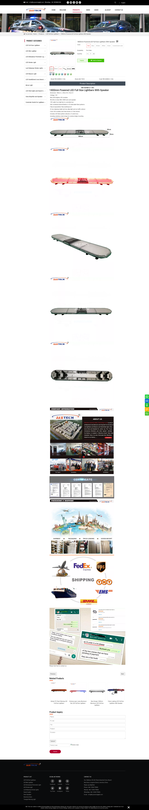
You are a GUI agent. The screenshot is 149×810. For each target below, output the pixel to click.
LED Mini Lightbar (31, 51)
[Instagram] (77, 2)
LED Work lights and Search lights (36, 91)
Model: (52, 79)
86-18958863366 (56, 2)
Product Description (87, 83)
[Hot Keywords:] (115, 2)
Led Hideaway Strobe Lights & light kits (36, 68)
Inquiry (82, 60)
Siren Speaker (27, 794)
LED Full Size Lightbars (33, 45)
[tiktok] (80, 2)
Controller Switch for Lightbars (35, 102)
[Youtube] (74, 2)
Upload (53, 741)
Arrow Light (29, 85)
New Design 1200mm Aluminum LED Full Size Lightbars (97, 703)
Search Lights (27, 792)
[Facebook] (68, 2)
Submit (55, 751)
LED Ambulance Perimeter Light (35, 57)
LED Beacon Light (31, 74)
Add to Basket (97, 60)
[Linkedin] (71, 2)
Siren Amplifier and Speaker (34, 96)
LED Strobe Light (31, 62)
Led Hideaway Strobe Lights (31, 789)
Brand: (77, 79)
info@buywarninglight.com (36, 2)
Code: (100, 79)
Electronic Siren (28, 797)
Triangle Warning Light (30, 799)
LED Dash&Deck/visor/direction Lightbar (36, 79)
